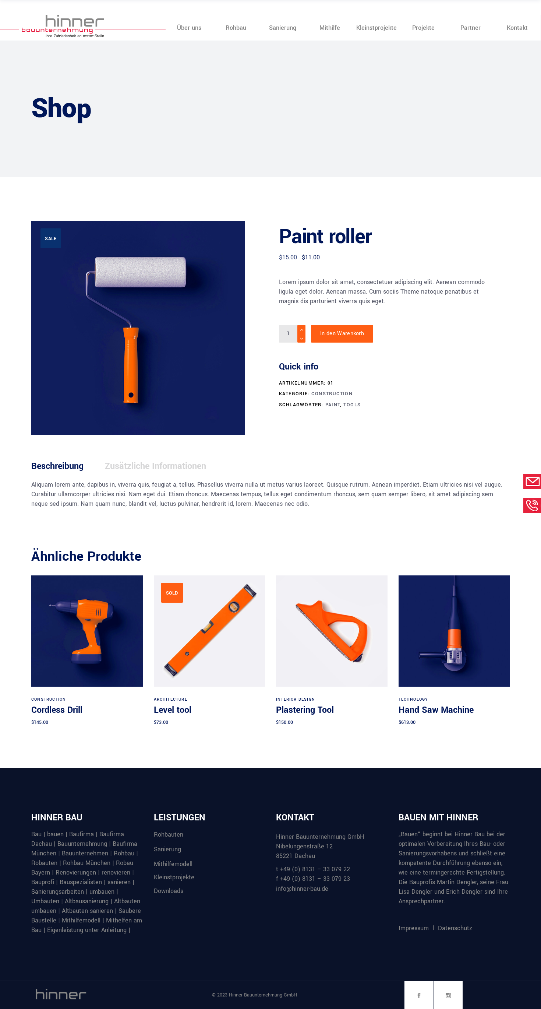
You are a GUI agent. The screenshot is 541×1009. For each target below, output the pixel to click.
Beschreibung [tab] (57, 466)
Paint (332, 405)
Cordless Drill (56, 710)
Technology (413, 699)
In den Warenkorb (342, 333)
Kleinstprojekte (174, 877)
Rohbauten (168, 834)
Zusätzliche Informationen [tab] (155, 466)
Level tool (172, 710)
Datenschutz (455, 928)
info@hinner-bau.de (302, 888)
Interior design (295, 699)
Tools (352, 405)
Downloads (168, 891)
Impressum (414, 928)
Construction (332, 393)
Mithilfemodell (173, 863)
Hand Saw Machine (436, 710)
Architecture (170, 699)
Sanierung (167, 849)
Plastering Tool (305, 710)
